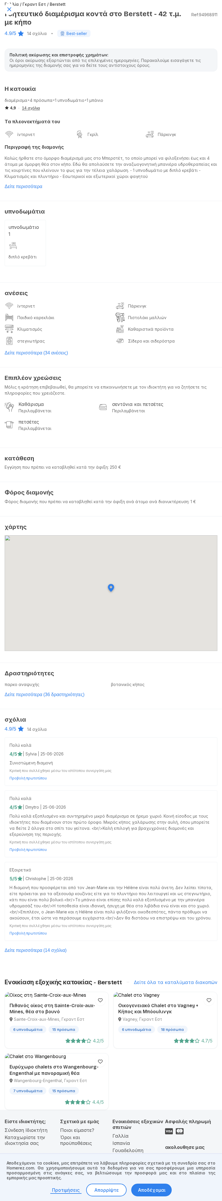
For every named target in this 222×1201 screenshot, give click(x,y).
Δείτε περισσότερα (23, 186)
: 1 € (192, 501)
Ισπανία (121, 1143)
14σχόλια (37, 33)
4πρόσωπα (41, 100)
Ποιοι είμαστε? (77, 1130)
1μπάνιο (95, 100)
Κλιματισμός (29, 329)
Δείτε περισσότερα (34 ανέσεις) (36, 352)
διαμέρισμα (16, 100)
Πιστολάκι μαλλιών (147, 317)
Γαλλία (120, 1136)
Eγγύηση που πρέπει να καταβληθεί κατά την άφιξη (56, 467)
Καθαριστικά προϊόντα (151, 329)
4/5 (13, 754)
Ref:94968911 (204, 14)
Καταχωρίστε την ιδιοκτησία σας (25, 1140)
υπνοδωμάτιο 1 (23, 230)
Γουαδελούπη (127, 1150)
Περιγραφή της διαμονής (34, 147)
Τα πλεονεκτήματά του (32, 121)
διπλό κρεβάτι (22, 256)
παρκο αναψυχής (22, 684)
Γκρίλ (93, 134)
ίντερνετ (26, 134)
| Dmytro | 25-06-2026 (44, 807)
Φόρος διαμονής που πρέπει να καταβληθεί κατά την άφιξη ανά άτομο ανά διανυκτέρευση (96, 501)
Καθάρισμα (31, 404)
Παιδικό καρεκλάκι (35, 317)
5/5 (13, 879)
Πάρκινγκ (167, 134)
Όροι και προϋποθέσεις (76, 1140)
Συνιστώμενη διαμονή (31, 762)
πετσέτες (28, 422)
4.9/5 (10, 33)
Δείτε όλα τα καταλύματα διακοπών (175, 982)
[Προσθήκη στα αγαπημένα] (100, 1000)
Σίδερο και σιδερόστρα (151, 341)
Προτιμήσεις (66, 1190)
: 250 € (114, 467)
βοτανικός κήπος (128, 684)
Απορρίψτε (106, 1190)
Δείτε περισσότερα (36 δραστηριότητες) (44, 694)
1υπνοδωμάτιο (69, 100)
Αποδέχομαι (151, 1190)
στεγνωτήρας (31, 341)
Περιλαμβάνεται (34, 410)
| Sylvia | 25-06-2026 (43, 753)
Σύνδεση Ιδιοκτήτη (26, 1130)
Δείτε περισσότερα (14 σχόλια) (35, 950)
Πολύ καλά (21, 745)
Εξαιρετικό (20, 869)
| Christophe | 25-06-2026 (48, 878)
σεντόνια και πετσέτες (137, 404)
